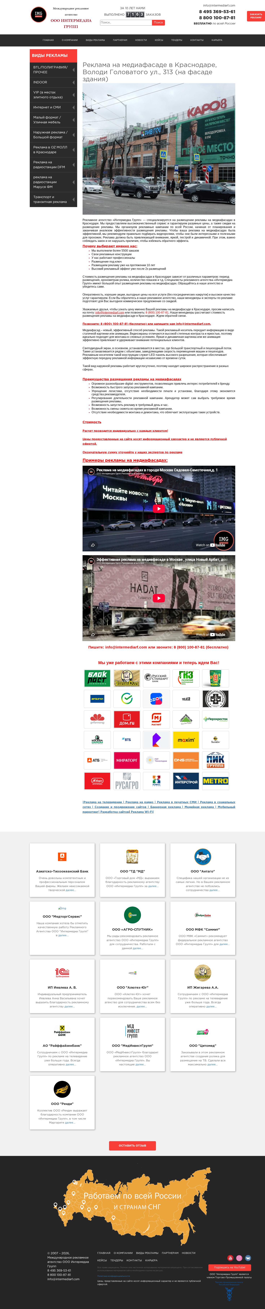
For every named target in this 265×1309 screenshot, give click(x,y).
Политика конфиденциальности (113, 1276)
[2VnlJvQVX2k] (186, 678)
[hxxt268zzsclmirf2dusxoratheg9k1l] (156, 760)
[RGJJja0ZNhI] (97, 678)
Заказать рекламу (256, 16)
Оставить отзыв (132, 1146)
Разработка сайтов (114, 812)
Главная (48, 40)
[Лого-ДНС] (186, 760)
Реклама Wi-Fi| (142, 812)
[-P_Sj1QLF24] (186, 740)
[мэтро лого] (215, 781)
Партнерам (120, 40)
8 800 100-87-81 (217, 18)
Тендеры (176, 40)
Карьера (217, 40)
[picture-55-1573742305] (156, 678)
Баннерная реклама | (166, 807)
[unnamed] (215, 699)
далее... (70, 890)
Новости (141, 40)
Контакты (197, 40)
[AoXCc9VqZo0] (126, 678)
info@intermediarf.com (219, 5)
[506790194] (215, 740)
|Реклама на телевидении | (103, 802)
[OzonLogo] (156, 699)
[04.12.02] (156, 781)
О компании (70, 40)
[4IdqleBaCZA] (156, 740)
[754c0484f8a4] (215, 678)
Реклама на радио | (140, 802)
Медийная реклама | (200, 807)
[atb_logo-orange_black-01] (97, 760)
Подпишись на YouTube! (229, 1268)
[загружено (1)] (97, 781)
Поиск (158, 22)
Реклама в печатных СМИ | (178, 802)
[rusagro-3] (126, 781)
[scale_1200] (126, 699)
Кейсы (159, 40)
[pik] (215, 760)
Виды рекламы (95, 40)
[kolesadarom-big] (97, 740)
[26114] (186, 781)
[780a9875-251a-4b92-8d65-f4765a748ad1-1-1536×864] (215, 719)
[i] (126, 760)
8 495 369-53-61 (217, 12)
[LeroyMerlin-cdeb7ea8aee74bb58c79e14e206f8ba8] (186, 719)
